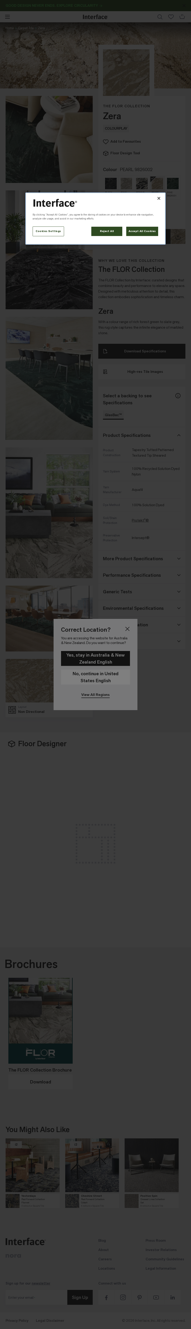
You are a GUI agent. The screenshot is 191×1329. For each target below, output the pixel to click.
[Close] (159, 198)
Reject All (107, 231)
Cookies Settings (48, 231)
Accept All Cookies (142, 231)
